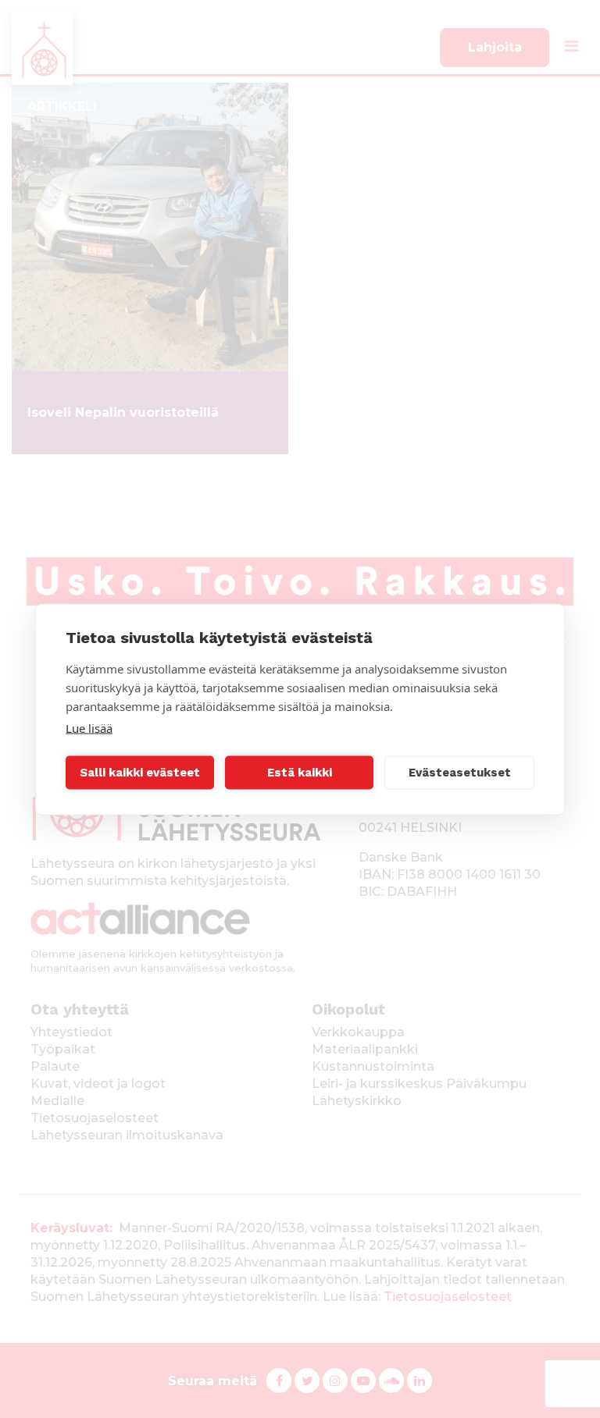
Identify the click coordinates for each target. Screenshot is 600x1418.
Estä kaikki (299, 773)
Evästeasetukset (460, 773)
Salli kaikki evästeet (140, 773)
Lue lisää (89, 727)
